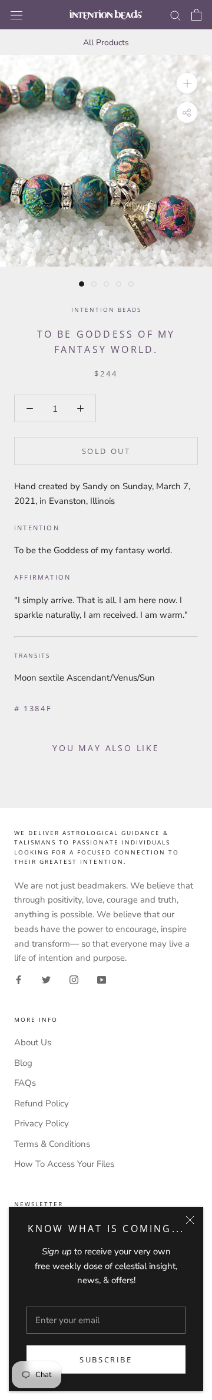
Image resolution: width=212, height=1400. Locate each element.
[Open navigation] (16, 14)
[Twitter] (46, 979)
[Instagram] (73, 979)
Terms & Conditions (52, 1144)
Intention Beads (106, 309)
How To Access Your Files (64, 1164)
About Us (32, 1042)
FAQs (25, 1083)
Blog (23, 1063)
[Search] (175, 15)
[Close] (190, 1220)
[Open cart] (196, 15)
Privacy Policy (41, 1123)
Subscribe (106, 1359)
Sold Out (106, 451)
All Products (106, 42)
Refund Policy (41, 1103)
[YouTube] (101, 979)
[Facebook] (18, 979)
